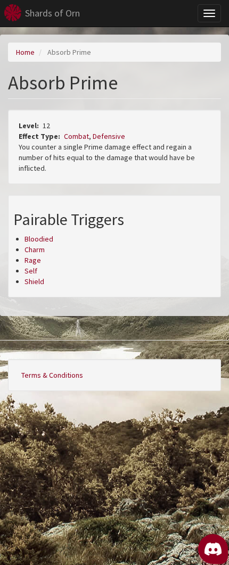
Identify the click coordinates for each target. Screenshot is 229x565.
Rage (32, 260)
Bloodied (38, 239)
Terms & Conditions (52, 375)
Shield (34, 281)
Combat (76, 136)
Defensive (109, 136)
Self (30, 271)
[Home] (12, 12)
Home (25, 52)
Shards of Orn (52, 13)
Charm (34, 249)
